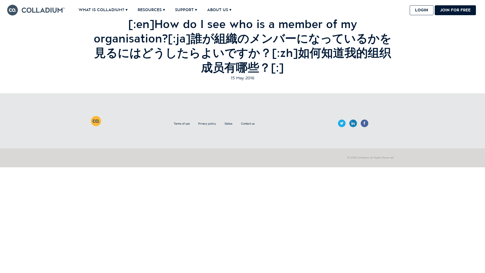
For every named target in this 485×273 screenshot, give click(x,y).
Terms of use (182, 124)
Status (228, 124)
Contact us (248, 124)
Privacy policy (207, 124)
